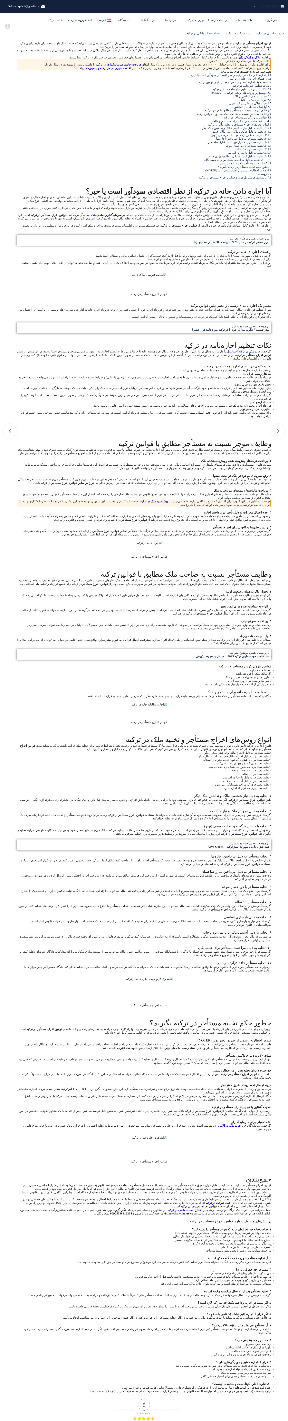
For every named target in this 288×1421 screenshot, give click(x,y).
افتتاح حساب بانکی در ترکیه (203, 33)
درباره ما (170, 20)
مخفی (222, 71)
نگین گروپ (272, 20)
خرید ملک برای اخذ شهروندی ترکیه (208, 20)
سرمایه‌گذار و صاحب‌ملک (106, 215)
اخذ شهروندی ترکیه (80, 20)
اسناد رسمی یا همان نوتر (180, 1048)
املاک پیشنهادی (244, 20)
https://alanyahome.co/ (178, 1213)
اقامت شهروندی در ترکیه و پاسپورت (108, 68)
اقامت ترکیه (55, 20)
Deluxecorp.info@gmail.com (24, 6)
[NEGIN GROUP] (272, 6)
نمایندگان (124, 20)
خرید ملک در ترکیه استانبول (244, 351)
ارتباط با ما (147, 20)
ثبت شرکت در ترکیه (238, 33)
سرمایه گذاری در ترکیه (270, 33)
